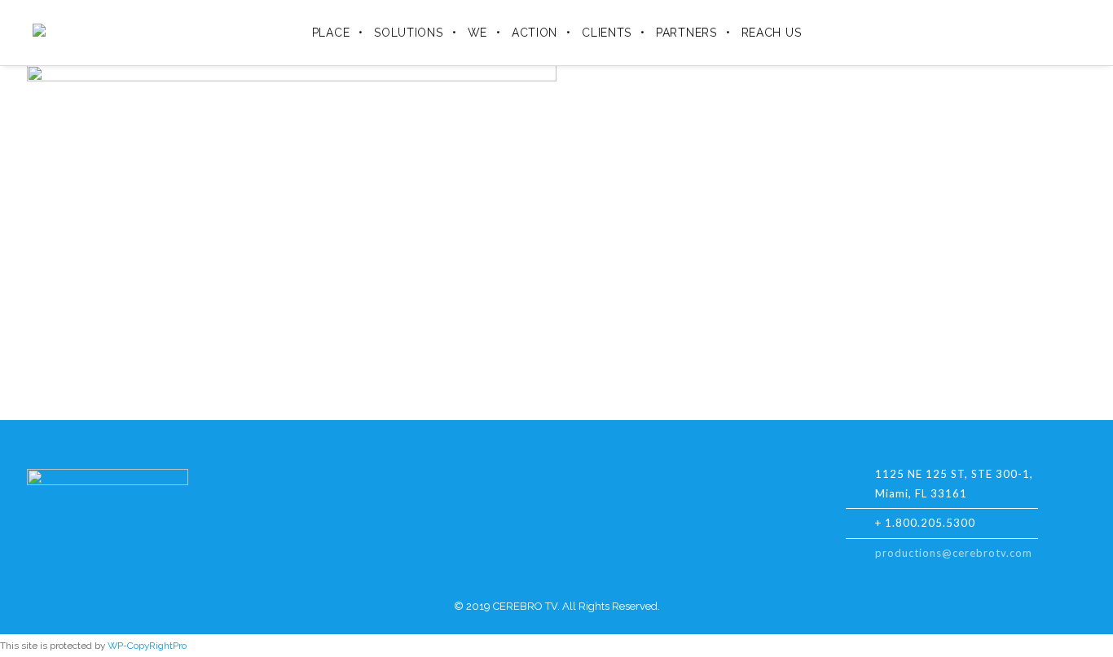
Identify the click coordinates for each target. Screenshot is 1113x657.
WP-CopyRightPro (147, 645)
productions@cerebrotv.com (953, 552)
